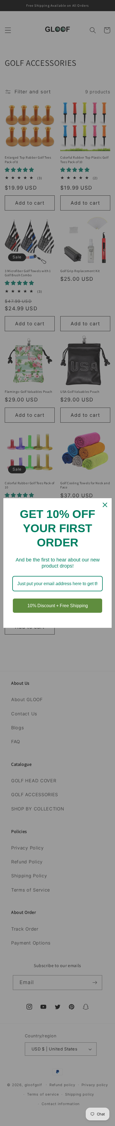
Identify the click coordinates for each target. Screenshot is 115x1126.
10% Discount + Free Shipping (57, 605)
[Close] (105, 505)
